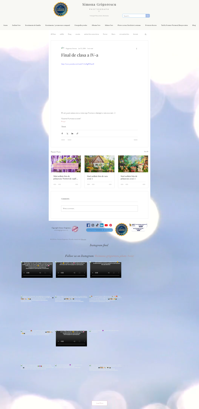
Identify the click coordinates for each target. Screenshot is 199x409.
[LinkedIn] (101, 225)
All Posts (53, 34)
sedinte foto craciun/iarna (91, 34)
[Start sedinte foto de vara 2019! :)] (100, 163)
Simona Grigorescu (99, 4)
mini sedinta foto (124, 34)
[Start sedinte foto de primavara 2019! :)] (133, 163)
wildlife (62, 34)
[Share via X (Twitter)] (67, 133)
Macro (113, 34)
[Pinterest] (110, 225)
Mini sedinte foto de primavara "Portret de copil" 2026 (64, 177)
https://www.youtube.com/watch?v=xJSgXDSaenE (77, 64)
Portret (105, 34)
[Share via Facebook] (62, 133)
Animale (135, 34)
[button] (16, 25)
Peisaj (69, 34)
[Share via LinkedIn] (72, 133)
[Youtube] (106, 225)
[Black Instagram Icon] (93, 225)
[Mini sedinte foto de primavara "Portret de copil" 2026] (66, 163)
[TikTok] (97, 225)
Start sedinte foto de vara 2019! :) (97, 177)
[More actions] (136, 48)
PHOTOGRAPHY (99, 10)
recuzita (77, 34)
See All (146, 151)
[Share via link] (77, 133)
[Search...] (148, 15)
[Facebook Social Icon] (88, 225)
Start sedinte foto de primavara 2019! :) (129, 177)
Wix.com (83, 239)
